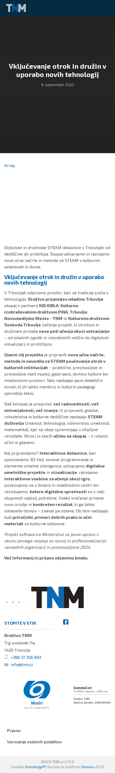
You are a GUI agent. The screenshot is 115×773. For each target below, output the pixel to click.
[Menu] (107, 8)
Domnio (88, 767)
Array (9, 165)
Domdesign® (35, 767)
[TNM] (16, 8)
